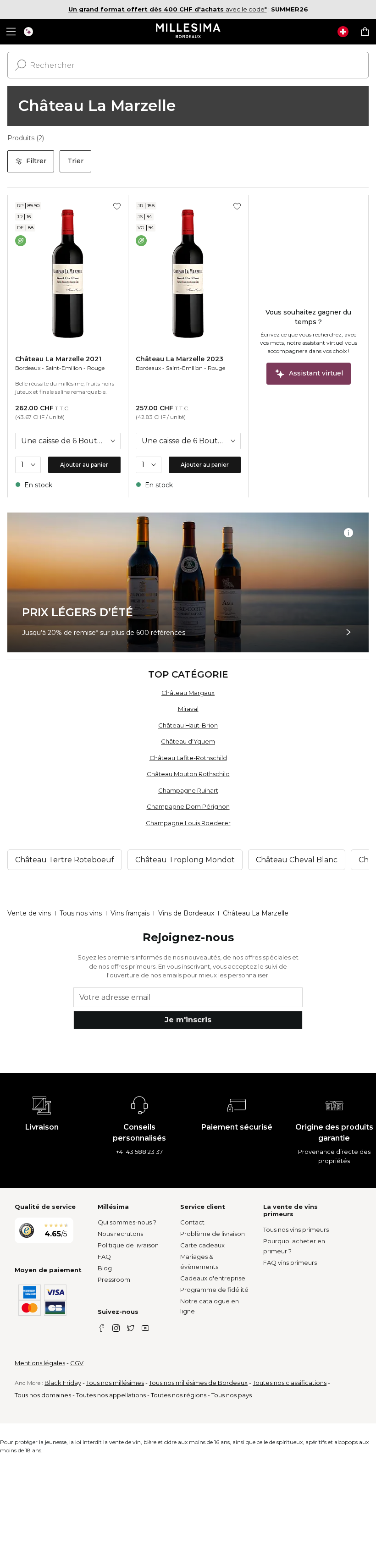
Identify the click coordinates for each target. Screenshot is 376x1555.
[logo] (188, 31)
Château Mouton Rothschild (188, 774)
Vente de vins (29, 913)
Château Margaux (188, 692)
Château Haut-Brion (188, 725)
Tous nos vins (81, 913)
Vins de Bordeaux (186, 913)
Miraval (188, 708)
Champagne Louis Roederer (188, 823)
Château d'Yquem (188, 741)
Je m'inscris (188, 1019)
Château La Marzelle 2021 (58, 359)
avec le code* (167, 9)
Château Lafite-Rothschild (188, 757)
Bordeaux (27, 367)
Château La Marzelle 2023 (179, 359)
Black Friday (62, 1382)
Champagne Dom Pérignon (188, 806)
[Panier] (364, 31)
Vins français (130, 913)
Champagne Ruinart (188, 790)
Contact (192, 1222)
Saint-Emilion (63, 367)
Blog (105, 1268)
